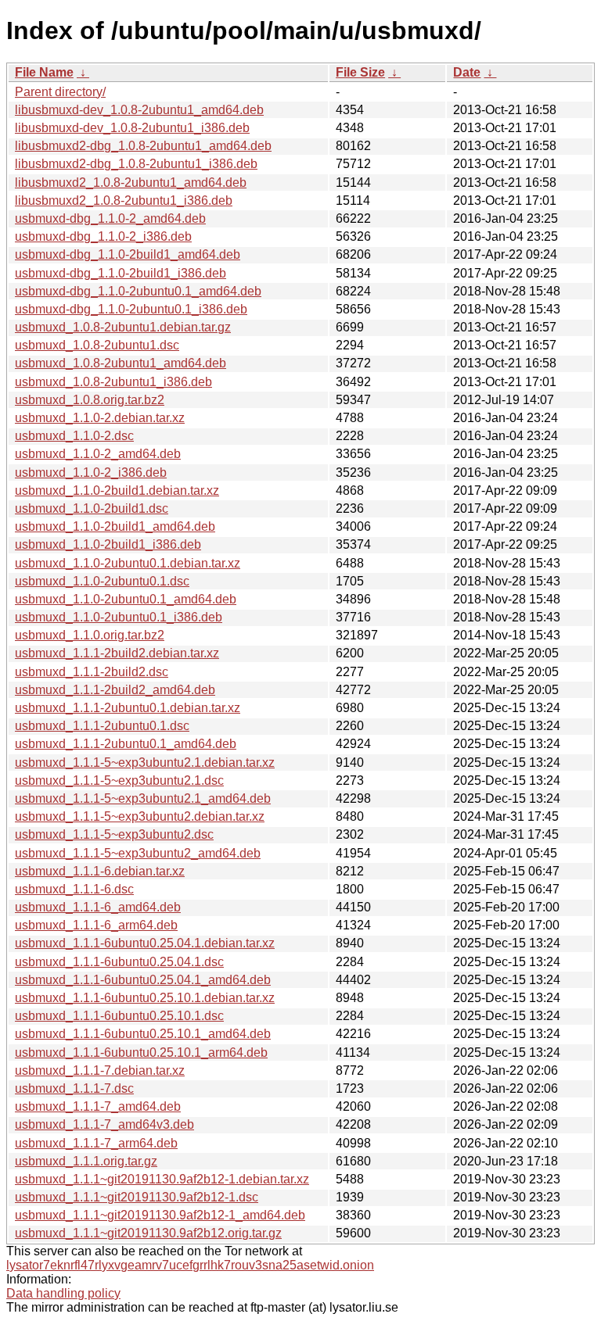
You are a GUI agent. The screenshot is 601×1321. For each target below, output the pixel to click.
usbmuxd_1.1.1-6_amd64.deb (98, 907)
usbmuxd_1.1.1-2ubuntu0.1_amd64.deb (125, 743)
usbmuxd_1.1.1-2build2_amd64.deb (115, 689)
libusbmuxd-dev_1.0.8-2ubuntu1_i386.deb (132, 127)
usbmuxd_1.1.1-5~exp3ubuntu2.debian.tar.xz (140, 816)
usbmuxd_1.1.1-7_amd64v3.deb (104, 1124)
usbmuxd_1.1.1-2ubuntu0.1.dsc (102, 725)
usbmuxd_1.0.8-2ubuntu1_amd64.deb (120, 363)
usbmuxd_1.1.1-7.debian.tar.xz (100, 1070)
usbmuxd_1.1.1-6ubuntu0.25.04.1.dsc (119, 961)
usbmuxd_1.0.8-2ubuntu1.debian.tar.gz (123, 327)
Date (466, 72)
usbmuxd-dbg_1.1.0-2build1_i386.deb (120, 273)
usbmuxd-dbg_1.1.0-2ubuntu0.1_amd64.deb (138, 291)
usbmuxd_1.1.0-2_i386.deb (91, 472)
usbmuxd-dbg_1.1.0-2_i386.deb (103, 236)
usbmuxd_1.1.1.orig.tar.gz (86, 1161)
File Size (360, 72)
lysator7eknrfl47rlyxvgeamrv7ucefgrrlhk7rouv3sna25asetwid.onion (190, 1265)
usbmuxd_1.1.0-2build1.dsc (91, 508)
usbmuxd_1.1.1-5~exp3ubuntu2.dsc (114, 834)
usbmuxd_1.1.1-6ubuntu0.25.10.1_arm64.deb (141, 1052)
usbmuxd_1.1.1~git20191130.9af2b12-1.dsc (136, 1197)
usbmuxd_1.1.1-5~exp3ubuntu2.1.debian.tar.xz (145, 762)
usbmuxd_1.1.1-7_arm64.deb (96, 1143)
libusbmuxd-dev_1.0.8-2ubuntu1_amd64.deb (139, 109)
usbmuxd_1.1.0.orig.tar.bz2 (89, 635)
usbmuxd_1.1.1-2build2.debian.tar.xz (117, 653)
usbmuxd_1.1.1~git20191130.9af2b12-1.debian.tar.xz (162, 1179)
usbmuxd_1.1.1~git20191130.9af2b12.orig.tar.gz (148, 1233)
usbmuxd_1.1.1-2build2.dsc (91, 671)
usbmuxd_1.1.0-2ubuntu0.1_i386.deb (118, 617)
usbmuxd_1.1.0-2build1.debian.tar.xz (117, 490)
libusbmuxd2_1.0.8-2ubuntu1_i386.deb (123, 200)
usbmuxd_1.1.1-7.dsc (74, 1088)
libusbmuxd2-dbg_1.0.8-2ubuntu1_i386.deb (136, 163)
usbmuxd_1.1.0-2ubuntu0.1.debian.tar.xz (127, 563)
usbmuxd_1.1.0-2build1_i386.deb (108, 544)
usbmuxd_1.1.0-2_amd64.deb (98, 453)
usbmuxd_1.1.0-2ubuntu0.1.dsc (102, 581)
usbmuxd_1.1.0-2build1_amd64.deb (115, 526)
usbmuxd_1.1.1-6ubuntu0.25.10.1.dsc (119, 1015)
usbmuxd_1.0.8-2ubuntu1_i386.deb (113, 381)
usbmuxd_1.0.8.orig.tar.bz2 (89, 399)
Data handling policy (63, 1293)
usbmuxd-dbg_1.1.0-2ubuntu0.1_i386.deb (131, 309)
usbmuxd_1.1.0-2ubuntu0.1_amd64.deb (125, 599)
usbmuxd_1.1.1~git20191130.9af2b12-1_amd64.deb (160, 1215)
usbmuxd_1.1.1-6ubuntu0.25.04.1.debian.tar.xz (145, 943)
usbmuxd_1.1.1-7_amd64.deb (98, 1106)
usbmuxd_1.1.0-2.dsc (74, 435)
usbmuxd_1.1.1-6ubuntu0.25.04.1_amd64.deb (143, 979)
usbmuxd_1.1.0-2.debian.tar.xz (100, 417)
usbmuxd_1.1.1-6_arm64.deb (96, 925)
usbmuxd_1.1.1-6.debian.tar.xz (100, 871)
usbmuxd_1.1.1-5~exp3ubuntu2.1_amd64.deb (143, 798)
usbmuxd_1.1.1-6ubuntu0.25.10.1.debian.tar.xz (145, 997)
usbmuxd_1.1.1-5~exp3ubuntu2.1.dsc (119, 780)
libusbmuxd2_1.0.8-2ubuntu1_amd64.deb (131, 182)
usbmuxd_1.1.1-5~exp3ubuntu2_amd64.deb (138, 853)
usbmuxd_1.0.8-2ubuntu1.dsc (97, 345)
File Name (44, 72)
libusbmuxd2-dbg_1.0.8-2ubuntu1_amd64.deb (143, 145)
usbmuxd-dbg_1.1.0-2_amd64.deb (110, 218)
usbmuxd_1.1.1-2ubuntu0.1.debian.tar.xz (127, 707)
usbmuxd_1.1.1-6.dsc (74, 889)
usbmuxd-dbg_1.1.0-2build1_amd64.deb (127, 254)
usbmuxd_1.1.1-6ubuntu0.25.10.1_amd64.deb (143, 1033)
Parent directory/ (60, 91)
